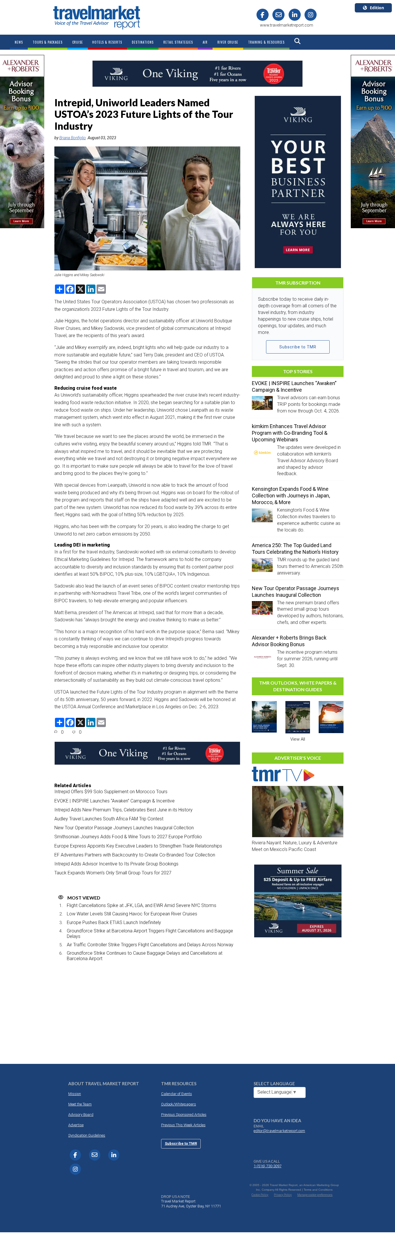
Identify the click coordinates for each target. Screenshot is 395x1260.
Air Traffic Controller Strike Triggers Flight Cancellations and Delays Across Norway (150, 944)
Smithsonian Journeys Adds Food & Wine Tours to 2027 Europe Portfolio (128, 836)
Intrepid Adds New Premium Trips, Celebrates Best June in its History (123, 810)
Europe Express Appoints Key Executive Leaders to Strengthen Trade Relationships (138, 846)
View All (297, 739)
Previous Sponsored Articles (183, 1114)
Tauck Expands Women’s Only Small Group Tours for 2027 (112, 873)
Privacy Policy (283, 1194)
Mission (74, 1094)
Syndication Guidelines (86, 1135)
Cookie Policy (260, 1194)
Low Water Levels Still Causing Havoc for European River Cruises (132, 914)
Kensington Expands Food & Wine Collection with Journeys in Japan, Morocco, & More (291, 495)
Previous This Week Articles (183, 1125)
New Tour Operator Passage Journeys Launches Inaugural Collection (124, 827)
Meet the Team (80, 1104)
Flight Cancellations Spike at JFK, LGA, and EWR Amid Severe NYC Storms (141, 905)
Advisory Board (80, 1114)
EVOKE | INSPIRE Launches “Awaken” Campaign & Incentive (114, 801)
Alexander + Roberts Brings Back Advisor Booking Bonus (289, 641)
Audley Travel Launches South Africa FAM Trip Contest (108, 819)
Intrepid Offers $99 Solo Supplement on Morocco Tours (110, 791)
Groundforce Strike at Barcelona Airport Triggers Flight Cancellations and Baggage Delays (150, 933)
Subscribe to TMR (297, 347)
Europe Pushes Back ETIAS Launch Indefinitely (114, 922)
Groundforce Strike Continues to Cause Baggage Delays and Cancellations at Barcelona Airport (144, 955)
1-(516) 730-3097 (267, 1166)
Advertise (76, 1125)
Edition (377, 7)
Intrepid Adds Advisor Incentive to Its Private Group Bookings (116, 864)
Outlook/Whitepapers (178, 1104)
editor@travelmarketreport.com (279, 1131)
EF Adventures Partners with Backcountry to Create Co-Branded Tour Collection (134, 855)
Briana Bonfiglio (72, 137)
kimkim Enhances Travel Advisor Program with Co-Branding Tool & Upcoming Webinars (289, 433)
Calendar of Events (176, 1094)
